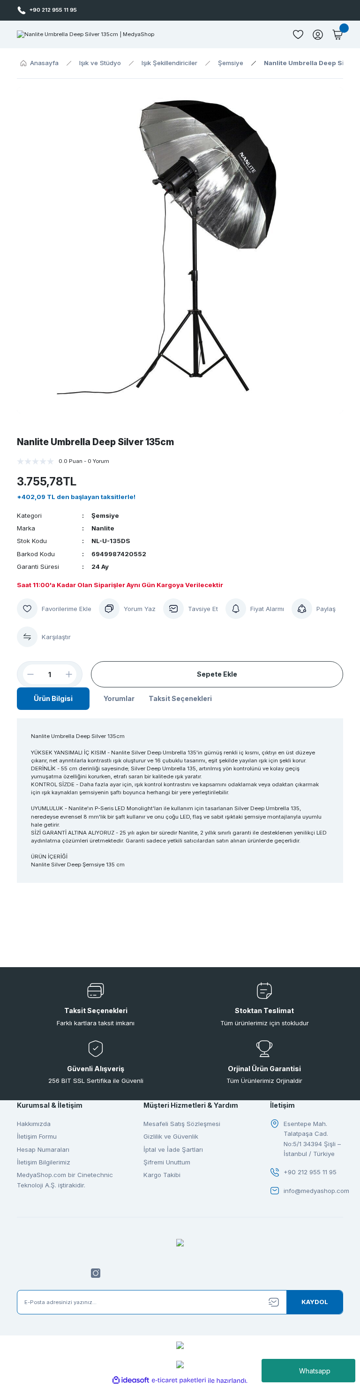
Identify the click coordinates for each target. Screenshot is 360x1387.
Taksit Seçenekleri (180, 698)
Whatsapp (314, 1371)
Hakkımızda (34, 1123)
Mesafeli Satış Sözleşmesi (181, 1123)
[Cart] (337, 34)
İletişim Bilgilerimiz (43, 1162)
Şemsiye (105, 515)
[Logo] (85, 34)
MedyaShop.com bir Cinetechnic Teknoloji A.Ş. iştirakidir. (65, 1179)
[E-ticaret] (178, 1381)
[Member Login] (317, 34)
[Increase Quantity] (72, 674)
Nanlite (102, 528)
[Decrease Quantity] (26, 674)
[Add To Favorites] (54, 608)
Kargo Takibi (161, 1174)
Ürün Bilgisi (53, 698)
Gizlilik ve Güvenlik (170, 1136)
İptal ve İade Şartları (173, 1149)
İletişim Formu (37, 1136)
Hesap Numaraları (43, 1149)
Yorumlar (119, 698)
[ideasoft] (131, 1380)
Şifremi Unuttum (166, 1162)
